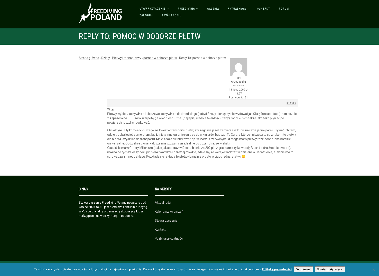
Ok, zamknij (303, 269)
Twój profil (171, 15)
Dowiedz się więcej (330, 269)
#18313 (291, 103)
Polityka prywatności (169, 238)
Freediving (186, 8)
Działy (105, 58)
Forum (284, 8)
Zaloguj (146, 15)
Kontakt (263, 8)
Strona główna (89, 58)
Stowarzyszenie (152, 8)
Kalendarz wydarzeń (169, 211)
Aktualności (238, 8)
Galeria (213, 8)
